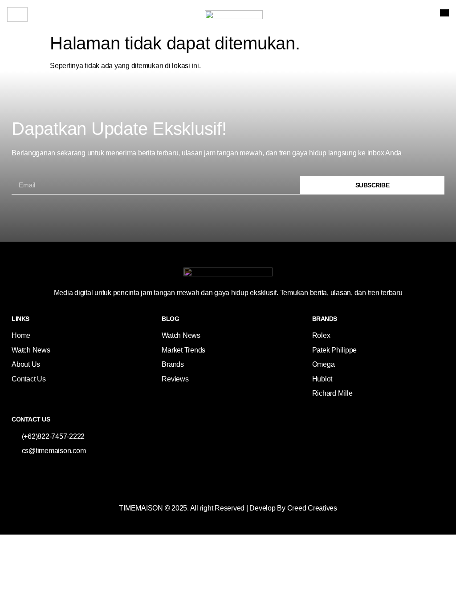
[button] (444, 12)
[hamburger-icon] (17, 14)
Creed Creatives (312, 508)
